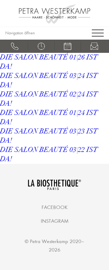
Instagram (55, 221)
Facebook (54, 207)
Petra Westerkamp (49, 241)
